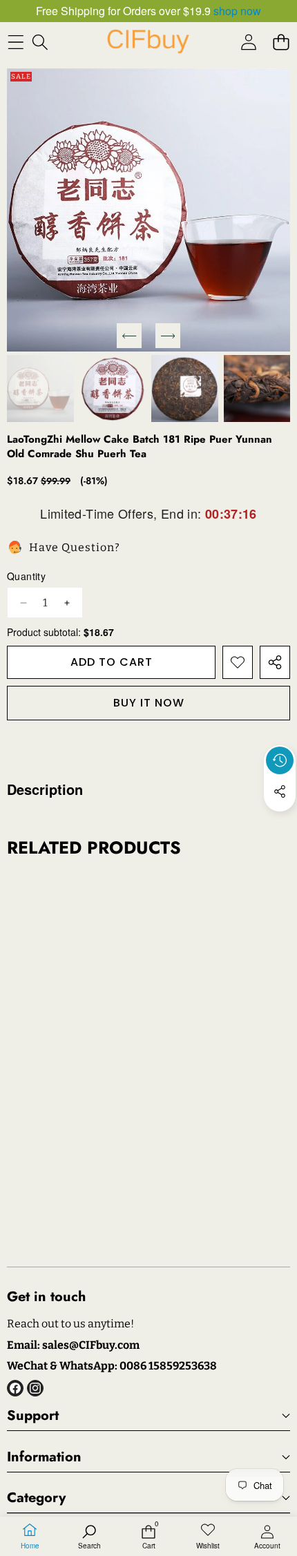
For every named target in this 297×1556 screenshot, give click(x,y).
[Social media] (280, 791)
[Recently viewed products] (280, 760)
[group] (40, 388)
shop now (237, 11)
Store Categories (22, 794)
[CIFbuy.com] (148, 42)
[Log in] (248, 41)
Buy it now (148, 703)
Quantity (26, 576)
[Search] (39, 41)
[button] (280, 41)
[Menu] (15, 41)
